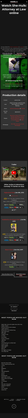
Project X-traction (5, 338)
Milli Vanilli (3, 333)
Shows (18, 400)
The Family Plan (4, 351)
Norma (2, 341)
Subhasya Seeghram (5, 385)
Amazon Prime (21, 399)
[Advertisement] (14, 31)
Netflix (6, 399)
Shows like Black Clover (7, 274)
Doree (2, 387)
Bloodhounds (4, 375)
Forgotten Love (4, 334)
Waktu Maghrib (4, 345)
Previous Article (14, 305)
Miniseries (17, 119)
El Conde (3, 335)
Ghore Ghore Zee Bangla (6, 378)
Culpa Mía (3, 340)
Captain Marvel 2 (5, 328)
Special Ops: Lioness (5, 377)
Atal (2, 370)
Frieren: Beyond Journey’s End (7, 364)
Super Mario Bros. (5, 331)
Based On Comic (14, 115)
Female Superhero (15, 117)
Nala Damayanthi (5, 371)
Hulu (12, 399)
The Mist (14, 310)
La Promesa (4, 381)
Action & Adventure (14, 46)
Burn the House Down (6, 362)
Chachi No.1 (4, 389)
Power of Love (4, 344)
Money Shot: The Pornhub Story (8, 330)
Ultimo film (3, 347)
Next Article (14, 309)
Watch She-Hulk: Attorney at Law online (20, 54)
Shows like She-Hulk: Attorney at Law (7, 54)
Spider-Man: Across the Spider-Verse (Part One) (11, 324)
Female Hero (21, 115)
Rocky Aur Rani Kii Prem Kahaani (8, 327)
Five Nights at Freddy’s (6, 350)
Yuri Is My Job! (4, 388)
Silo (2, 367)
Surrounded (3, 337)
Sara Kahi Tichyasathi (6, 384)
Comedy (21, 46)
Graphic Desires (4, 325)
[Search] (26, 1)
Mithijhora (3, 368)
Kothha (3, 379)
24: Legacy (14, 306)
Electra (2, 374)
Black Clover (9, 249)
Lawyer (22, 117)
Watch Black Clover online (21, 274)
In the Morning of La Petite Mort (8, 343)
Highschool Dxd (9, 192)
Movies (12, 400)
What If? (3, 348)
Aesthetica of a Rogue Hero (11, 219)
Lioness (3, 365)
